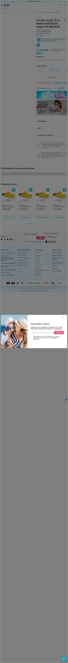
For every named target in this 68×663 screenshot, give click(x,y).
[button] (63, 317)
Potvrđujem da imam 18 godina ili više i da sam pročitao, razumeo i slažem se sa (46, 337)
